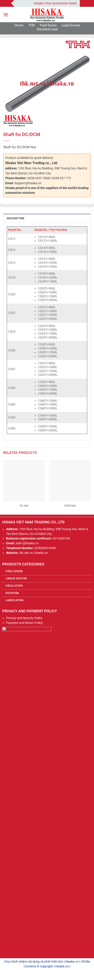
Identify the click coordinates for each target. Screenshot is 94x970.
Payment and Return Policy (24, 623)
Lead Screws (71, 25)
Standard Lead (47, 29)
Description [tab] (15, 218)
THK (31, 25)
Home (18, 25)
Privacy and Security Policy (24, 618)
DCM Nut (70, 505)
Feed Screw (48, 25)
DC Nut (24, 505)
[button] (5, 14)
